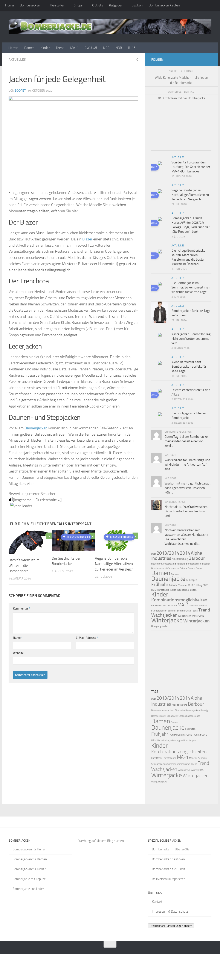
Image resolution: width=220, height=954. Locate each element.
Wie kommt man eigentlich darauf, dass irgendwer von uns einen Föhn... (188, 488)
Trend (204, 610)
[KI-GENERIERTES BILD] (160, 164)
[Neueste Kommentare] (188, 149)
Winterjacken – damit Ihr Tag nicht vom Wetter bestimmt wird (191, 338)
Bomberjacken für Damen (29, 859)
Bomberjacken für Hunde (168, 869)
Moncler (193, 605)
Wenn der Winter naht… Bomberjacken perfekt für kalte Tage (188, 366)
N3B (119, 48)
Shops (78, 5)
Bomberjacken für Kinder (29, 869)
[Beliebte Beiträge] (173, 149)
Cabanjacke (173, 568)
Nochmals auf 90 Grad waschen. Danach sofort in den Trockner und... (186, 511)
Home (9, 5)
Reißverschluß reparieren (168, 879)
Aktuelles (17, 59)
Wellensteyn (184, 615)
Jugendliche (183, 590)
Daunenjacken (35, 428)
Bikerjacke (180, 563)
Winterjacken (196, 621)
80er (153, 553)
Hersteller (57, 5)
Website (18, 653)
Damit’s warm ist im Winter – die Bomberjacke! (24, 565)
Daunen (175, 574)
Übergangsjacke (159, 626)
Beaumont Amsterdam (162, 563)
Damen (29, 48)
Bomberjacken (30, 5)
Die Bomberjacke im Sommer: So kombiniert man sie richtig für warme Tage (190, 287)
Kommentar (21, 608)
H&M (153, 590)
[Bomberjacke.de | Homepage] (110, 26)
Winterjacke (167, 620)
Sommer (172, 610)
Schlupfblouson (159, 610)
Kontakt (157, 902)
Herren (13, 48)
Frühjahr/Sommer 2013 (181, 585)
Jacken (173, 590)
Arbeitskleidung (180, 559)
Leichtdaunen (170, 605)
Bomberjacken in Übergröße (170, 849)
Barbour (196, 558)
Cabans (183, 568)
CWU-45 (91, 48)
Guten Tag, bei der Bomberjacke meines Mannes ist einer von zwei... (186, 441)
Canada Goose (195, 568)
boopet (20, 90)
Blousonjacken (193, 563)
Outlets (97, 5)
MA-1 (74, 48)
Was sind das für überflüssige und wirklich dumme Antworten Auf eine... (187, 464)
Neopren (203, 605)
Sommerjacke (184, 610)
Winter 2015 (198, 615)
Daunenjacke (168, 578)
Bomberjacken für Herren (29, 849)
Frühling (198, 585)
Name (18, 638)
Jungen (193, 590)
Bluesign (206, 563)
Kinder (45, 48)
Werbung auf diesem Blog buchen (101, 841)
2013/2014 (168, 553)
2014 (185, 553)
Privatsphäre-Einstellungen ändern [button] (171, 925)
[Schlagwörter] (203, 149)
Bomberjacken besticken (168, 859)
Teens (60, 48)
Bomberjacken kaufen (164, 5)
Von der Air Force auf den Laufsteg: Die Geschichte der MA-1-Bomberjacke (190, 166)
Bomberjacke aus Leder (28, 889)
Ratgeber (115, 5)
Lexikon (137, 5)
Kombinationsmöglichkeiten (179, 600)
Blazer (87, 239)
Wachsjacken (164, 615)
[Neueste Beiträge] (158, 149)
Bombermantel (159, 568)
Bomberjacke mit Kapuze (29, 879)
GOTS (205, 585)
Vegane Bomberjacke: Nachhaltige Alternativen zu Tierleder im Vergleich (114, 563)
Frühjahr (159, 584)
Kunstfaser (156, 605)
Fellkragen (191, 580)
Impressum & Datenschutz (170, 911)
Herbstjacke (163, 590)
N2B (106, 48)
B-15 (132, 48)
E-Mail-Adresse (87, 638)
